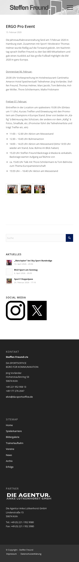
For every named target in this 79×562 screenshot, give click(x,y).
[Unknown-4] (26, 189)
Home (9, 425)
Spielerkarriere (14, 431)
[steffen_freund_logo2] (33, 7)
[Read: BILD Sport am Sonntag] (9, 272)
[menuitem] (68, 7)
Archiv (9, 461)
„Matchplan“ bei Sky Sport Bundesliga (33, 260)
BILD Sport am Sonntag (25, 269)
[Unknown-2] (39, 189)
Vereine (10, 449)
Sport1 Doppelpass (23, 279)
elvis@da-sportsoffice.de (19, 396)
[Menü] (68, 7)
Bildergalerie (12, 437)
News (9, 455)
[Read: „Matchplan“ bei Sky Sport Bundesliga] (9, 262)
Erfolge (9, 466)
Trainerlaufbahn (14, 443)
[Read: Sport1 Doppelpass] (9, 281)
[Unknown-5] (12, 189)
